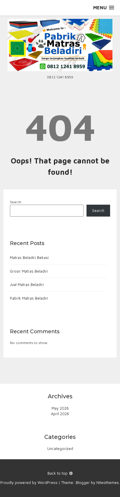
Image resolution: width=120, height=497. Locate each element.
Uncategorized (60, 448)
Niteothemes (107, 482)
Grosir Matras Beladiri (29, 271)
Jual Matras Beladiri (27, 284)
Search (15, 202)
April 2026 (60, 413)
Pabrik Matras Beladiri (29, 298)
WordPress (47, 482)
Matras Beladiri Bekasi (29, 257)
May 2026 (60, 408)
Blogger (83, 482)
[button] (103, 7)
